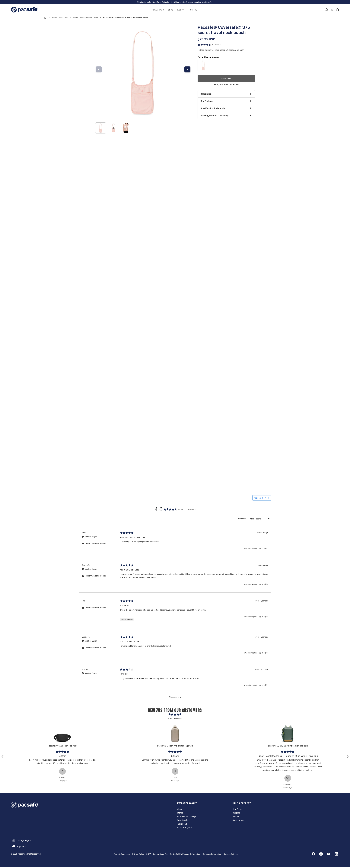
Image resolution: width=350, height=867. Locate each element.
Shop (170, 9)
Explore (180, 9)
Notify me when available (226, 84)
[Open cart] (337, 9)
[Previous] (3, 757)
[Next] (347, 757)
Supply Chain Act (160, 854)
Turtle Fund (182, 824)
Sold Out (226, 78)
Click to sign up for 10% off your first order (153, 2)
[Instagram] (321, 854)
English (20, 846)
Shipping (236, 813)
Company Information (212, 854)
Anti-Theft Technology (186, 816)
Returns (236, 816)
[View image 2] (113, 128)
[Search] (326, 9)
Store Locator (238, 820)
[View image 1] (100, 128)
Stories (180, 813)
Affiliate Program (184, 827)
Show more (174, 697)
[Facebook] (313, 854)
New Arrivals (158, 9)
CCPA (148, 854)
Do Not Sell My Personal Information (185, 854)
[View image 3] (125, 128)
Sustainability (183, 820)
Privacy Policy (138, 854)
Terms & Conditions (122, 854)
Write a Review (261, 498)
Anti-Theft (193, 9)
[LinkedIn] (336, 854)
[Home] (45, 18)
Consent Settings (231, 854)
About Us (181, 809)
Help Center (237, 809)
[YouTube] (328, 854)
